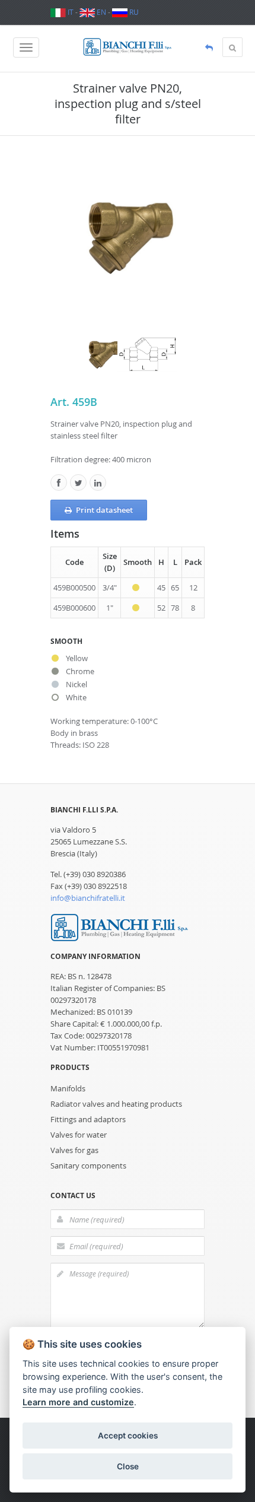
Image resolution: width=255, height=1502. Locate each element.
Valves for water (78, 1134)
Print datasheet (104, 509)
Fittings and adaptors (88, 1119)
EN (100, 12)
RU (133, 12)
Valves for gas (74, 1150)
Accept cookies (128, 1435)
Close (128, 1466)
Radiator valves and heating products (116, 1103)
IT (70, 12)
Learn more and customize (78, 1402)
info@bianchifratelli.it (87, 898)
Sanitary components (88, 1165)
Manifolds (67, 1088)
